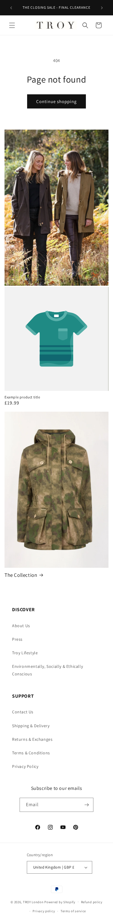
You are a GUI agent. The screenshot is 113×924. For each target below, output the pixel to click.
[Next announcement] (101, 7)
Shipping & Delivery (30, 725)
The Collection (21, 575)
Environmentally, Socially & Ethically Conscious (47, 670)
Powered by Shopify (59, 902)
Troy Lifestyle (25, 652)
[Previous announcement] (11, 7)
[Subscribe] (86, 805)
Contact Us (22, 712)
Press (17, 639)
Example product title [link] (22, 397)
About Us (21, 625)
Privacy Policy (25, 766)
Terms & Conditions (31, 753)
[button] (12, 25)
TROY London (33, 902)
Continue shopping (56, 101)
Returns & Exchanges (32, 739)
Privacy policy (44, 911)
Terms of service (73, 911)
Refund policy (91, 902)
